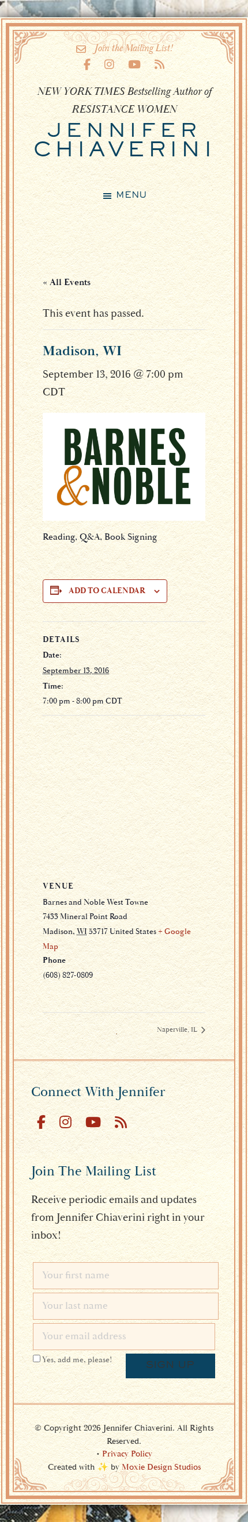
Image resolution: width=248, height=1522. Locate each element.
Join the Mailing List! (133, 48)
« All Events (67, 282)
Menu (131, 195)
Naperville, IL (178, 1029)
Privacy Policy (127, 1453)
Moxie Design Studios (161, 1467)
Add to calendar (107, 591)
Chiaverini (124, 141)
